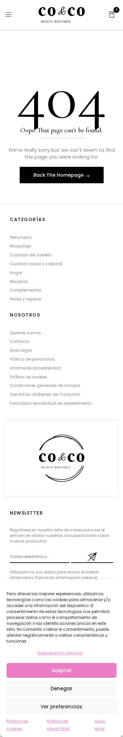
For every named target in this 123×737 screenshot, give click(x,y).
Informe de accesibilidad (35, 368)
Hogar (16, 272)
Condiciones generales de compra (45, 385)
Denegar (61, 688)
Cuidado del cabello (30, 255)
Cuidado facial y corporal (36, 264)
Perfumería (20, 237)
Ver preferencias (61, 706)
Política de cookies (28, 377)
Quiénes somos (25, 333)
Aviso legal (21, 350)
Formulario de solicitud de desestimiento (51, 403)
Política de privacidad (32, 359)
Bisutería (19, 281)
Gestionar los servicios (60, 653)
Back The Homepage (59, 175)
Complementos (25, 290)
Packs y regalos (25, 299)
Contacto (19, 341)
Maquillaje (20, 246)
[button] (112, 14)
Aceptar (61, 670)
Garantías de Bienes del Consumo (45, 394)
